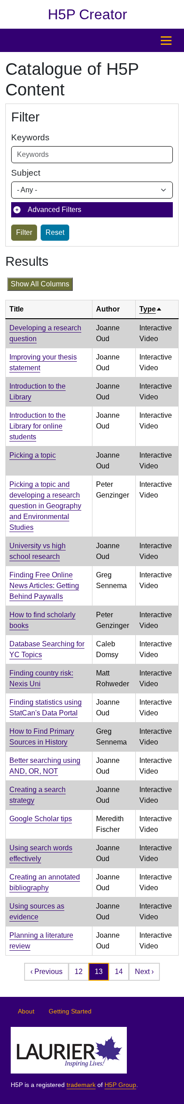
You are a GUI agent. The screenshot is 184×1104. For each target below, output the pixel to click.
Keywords (30, 137)
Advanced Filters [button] (54, 209)
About (26, 1011)
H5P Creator (87, 14)
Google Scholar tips (40, 819)
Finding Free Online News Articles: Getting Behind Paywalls (44, 585)
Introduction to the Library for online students (37, 426)
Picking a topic (32, 455)
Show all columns (40, 284)
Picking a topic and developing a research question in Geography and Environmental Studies (45, 506)
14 (119, 971)
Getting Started (70, 1011)
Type (150, 309)
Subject (25, 173)
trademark (81, 1085)
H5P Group (120, 1085)
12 (79, 971)
